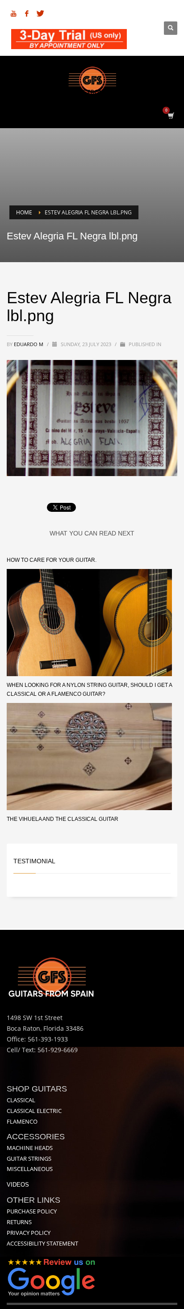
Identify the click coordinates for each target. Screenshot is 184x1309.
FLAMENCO (22, 1121)
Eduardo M (29, 344)
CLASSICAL (21, 1100)
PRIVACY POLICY (28, 1233)
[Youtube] (13, 13)
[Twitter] (40, 13)
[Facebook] (26, 13)
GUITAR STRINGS (29, 1158)
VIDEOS (18, 1184)
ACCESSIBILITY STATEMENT (42, 1243)
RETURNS (19, 1222)
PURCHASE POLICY (32, 1211)
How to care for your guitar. (51, 560)
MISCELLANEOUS (30, 1169)
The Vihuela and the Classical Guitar (62, 819)
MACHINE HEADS (30, 1148)
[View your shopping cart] (170, 115)
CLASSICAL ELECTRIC (34, 1111)
